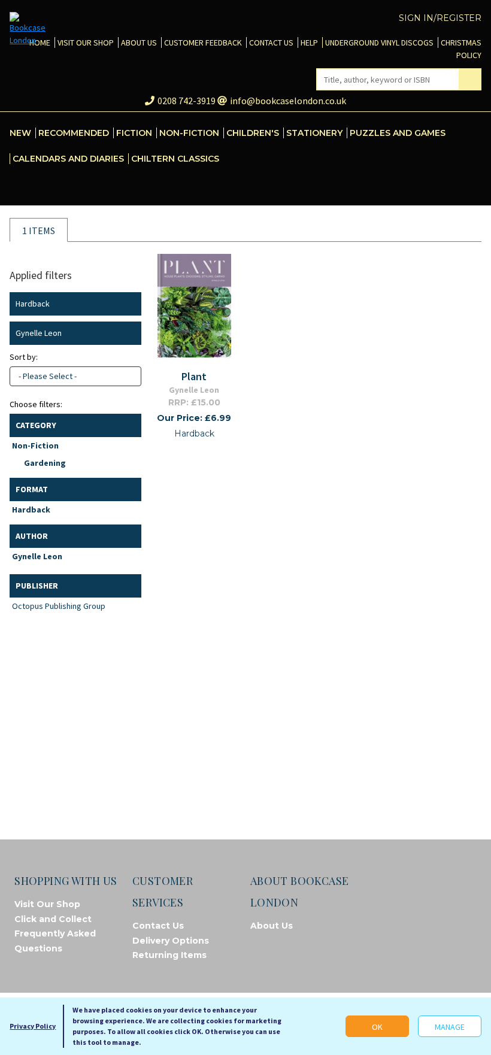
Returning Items (169, 955)
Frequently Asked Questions (55, 941)
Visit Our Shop (47, 904)
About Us (271, 925)
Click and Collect (53, 919)
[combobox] (75, 376)
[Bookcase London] (28, 29)
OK (377, 1026)
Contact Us (158, 925)
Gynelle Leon (37, 556)
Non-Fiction (35, 445)
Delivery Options (170, 940)
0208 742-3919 (186, 101)
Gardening (45, 462)
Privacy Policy (33, 1025)
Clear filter (129, 304)
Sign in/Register (440, 18)
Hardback (31, 509)
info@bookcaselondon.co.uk (288, 101)
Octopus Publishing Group (58, 606)
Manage (450, 1026)
